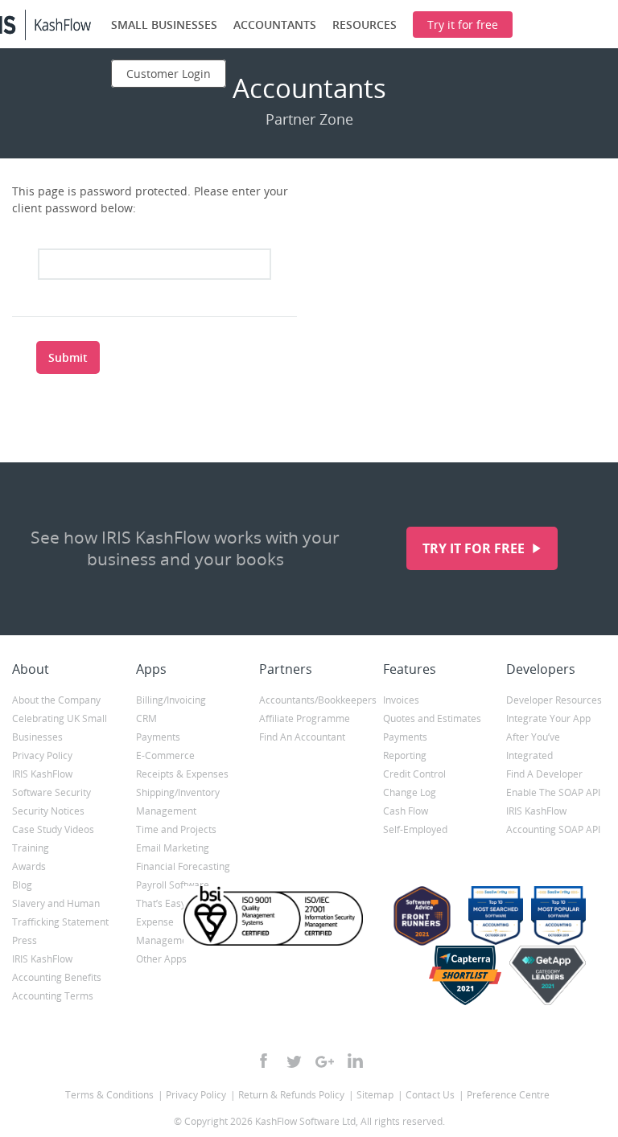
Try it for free (475, 548)
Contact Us (430, 1095)
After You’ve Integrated (533, 746)
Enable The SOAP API (553, 792)
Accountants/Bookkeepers (309, 700)
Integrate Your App (548, 718)
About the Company (56, 700)
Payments (158, 737)
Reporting (404, 755)
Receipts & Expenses (182, 774)
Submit (68, 357)
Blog (22, 885)
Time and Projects (176, 829)
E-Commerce (165, 755)
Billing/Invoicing (171, 700)
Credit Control (414, 774)
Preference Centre (508, 1095)
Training (30, 848)
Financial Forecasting (183, 866)
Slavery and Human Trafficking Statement (60, 913)
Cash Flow (405, 811)
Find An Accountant (302, 737)
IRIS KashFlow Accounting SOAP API (553, 820)
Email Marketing (172, 848)
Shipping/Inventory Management (178, 802)
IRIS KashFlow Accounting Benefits (56, 968)
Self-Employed (415, 829)
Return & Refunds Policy (291, 1095)
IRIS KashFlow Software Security (51, 783)
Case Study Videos (53, 829)
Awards (29, 866)
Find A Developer (544, 774)
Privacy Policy (42, 755)
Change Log (409, 792)
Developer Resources (554, 700)
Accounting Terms (52, 996)
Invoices (401, 700)
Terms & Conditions (109, 1095)
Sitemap (374, 1095)
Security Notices (48, 811)
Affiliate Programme (304, 718)
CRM (146, 718)
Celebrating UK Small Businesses (59, 728)
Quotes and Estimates (432, 718)
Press (24, 940)
